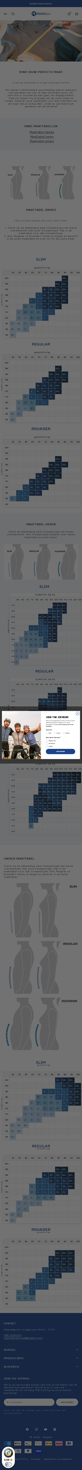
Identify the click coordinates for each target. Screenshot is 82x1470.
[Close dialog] (77, 713)
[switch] (8, 1464)
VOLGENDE (60, 752)
